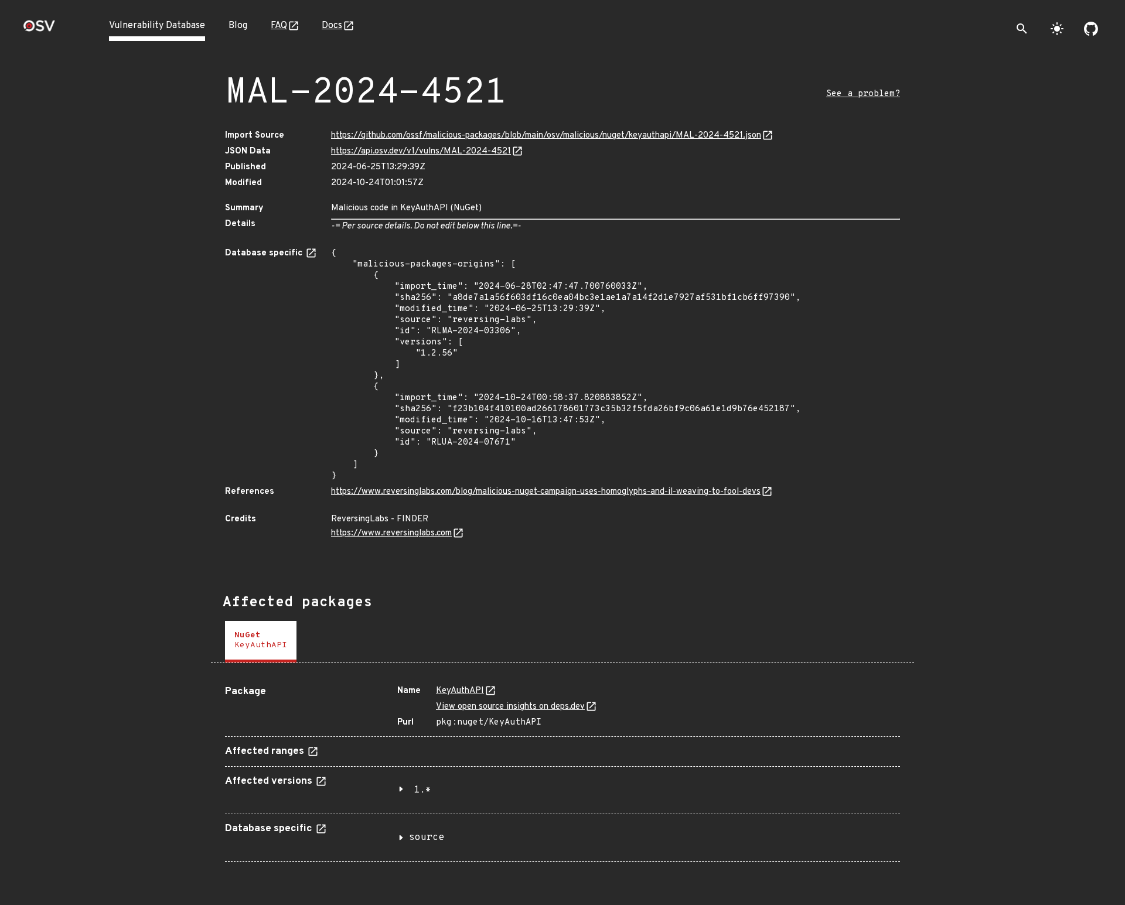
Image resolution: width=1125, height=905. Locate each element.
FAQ (279, 26)
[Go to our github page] (1091, 29)
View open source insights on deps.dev (510, 706)
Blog (238, 26)
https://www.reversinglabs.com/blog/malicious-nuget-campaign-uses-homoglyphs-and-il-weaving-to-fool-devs (546, 491)
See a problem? (863, 94)
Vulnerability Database (157, 26)
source (426, 837)
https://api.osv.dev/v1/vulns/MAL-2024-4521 (421, 151)
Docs (332, 26)
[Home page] (39, 30)
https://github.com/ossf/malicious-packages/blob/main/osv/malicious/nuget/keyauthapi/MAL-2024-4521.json (546, 135)
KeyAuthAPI (460, 690)
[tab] (260, 641)
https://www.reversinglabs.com (391, 533)
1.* (422, 790)
